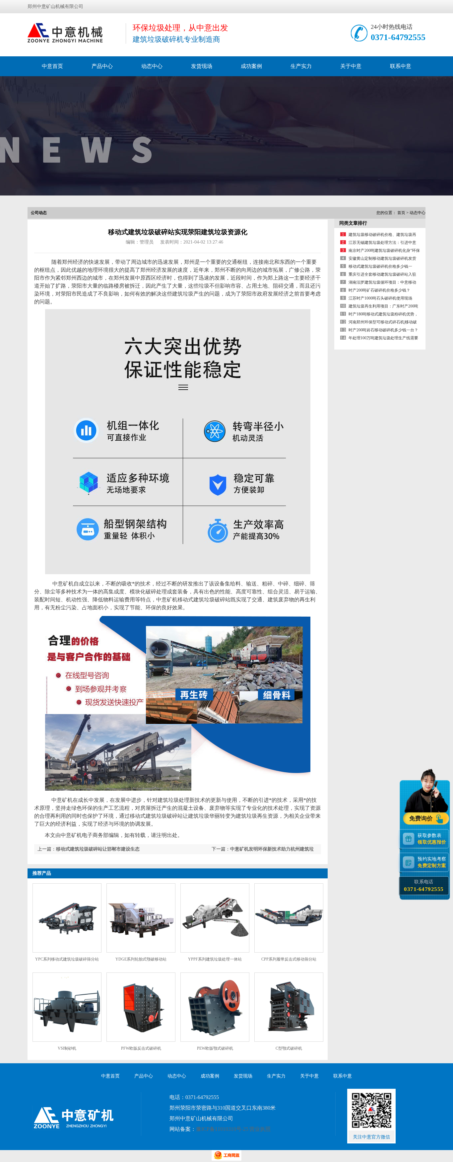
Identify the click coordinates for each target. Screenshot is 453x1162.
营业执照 (260, 1129)
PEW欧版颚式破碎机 (215, 1048)
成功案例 (251, 66)
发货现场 (201, 66)
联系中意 (400, 66)
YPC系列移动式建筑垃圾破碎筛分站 (67, 959)
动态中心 (151, 66)
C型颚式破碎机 (289, 1048)
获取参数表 (432, 839)
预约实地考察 (432, 862)
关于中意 (350, 66)
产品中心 (102, 66)
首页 (401, 212)
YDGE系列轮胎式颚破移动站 (140, 959)
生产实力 (301, 66)
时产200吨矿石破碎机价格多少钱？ (379, 290)
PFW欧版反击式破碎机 (141, 1048)
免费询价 (422, 818)
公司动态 (39, 212)
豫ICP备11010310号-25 (222, 1129)
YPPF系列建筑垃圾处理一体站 (215, 959)
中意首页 (52, 66)
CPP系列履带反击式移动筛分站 (288, 959)
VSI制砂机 (67, 1048)
